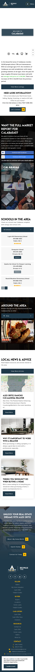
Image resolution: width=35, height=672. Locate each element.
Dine (7, 316)
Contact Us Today (16, 554)
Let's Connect (16, 109)
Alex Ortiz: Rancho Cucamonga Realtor (13, 396)
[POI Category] (9, 54)
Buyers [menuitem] (17, 599)
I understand (10, 666)
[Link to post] (17, 384)
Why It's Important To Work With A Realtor (17, 439)
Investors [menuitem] (17, 620)
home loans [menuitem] (17, 632)
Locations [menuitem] (17, 602)
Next (32, 332)
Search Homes (16, 547)
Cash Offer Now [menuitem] (17, 617)
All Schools (7, 230)
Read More (9, 412)
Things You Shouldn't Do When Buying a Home (15, 480)
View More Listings (17, 87)
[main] (17, 253)
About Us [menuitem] (17, 637)
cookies (11, 659)
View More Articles (17, 371)
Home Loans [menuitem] (17, 605)
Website (17, 257)
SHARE (30, 322)
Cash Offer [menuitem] (17, 590)
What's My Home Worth (15, 539)
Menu (32, 4)
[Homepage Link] (9, 4)
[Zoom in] (33, 50)
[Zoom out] (33, 52)
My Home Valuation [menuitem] (17, 587)
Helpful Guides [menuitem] (17, 592)
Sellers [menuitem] (17, 584)
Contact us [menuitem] (17, 627)
